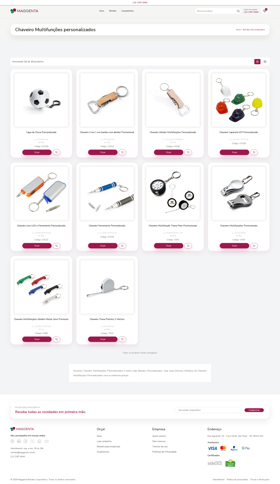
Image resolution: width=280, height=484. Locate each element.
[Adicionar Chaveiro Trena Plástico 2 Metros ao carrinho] (122, 339)
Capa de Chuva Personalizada (41, 132)
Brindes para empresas (108, 446)
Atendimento (219, 479)
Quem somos (159, 436)
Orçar (37, 152)
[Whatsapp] (39, 441)
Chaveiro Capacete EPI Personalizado (238, 132)
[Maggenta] (24, 11)
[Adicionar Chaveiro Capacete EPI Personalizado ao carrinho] (254, 152)
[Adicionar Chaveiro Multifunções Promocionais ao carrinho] (254, 245)
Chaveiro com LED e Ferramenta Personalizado (41, 225)
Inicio (101, 10)
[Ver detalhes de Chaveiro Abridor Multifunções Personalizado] (173, 99)
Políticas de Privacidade (164, 451)
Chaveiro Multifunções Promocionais (238, 225)
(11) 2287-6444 (17, 456)
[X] (32, 441)
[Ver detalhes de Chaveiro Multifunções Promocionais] (238, 193)
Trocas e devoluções (260, 479)
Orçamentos (103, 451)
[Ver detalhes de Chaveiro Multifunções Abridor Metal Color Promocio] (41, 286)
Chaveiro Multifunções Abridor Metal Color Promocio (41, 319)
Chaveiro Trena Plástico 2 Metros (107, 319)
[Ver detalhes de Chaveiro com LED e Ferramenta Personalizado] (41, 193)
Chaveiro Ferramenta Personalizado (107, 225)
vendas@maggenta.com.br (22, 452)
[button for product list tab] (265, 61)
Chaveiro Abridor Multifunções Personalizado (173, 132)
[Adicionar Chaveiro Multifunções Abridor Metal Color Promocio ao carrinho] (56, 339)
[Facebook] (25, 441)
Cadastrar (254, 410)
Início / (239, 29)
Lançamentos (128, 10)
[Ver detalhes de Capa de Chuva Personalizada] (41, 99)
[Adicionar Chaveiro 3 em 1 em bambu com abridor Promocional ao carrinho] (122, 152)
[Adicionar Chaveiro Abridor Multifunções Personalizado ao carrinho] (188, 152)
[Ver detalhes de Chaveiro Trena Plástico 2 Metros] (107, 286)
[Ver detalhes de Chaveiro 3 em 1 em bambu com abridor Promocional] (107, 99)
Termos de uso (160, 446)
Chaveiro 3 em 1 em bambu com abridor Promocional (107, 132)
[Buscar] (238, 11)
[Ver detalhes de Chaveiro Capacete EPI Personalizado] (238, 99)
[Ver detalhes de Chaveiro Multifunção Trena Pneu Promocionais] (173, 193)
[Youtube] (46, 441)
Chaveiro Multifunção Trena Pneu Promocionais (173, 225)
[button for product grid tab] (257, 61)
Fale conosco (159, 441)
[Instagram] (12, 441)
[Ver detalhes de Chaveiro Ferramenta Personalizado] (107, 193)
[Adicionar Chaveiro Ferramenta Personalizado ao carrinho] (122, 245)
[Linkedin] (19, 441)
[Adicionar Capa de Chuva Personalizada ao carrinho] (56, 152)
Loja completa (104, 441)
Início (99, 436)
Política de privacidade (237, 479)
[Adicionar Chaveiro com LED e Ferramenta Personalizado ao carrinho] (56, 245)
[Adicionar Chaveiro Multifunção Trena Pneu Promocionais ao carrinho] (188, 245)
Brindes (112, 10)
